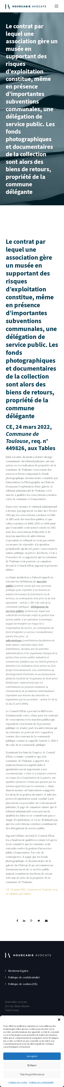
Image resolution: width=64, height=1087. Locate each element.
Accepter (32, 1056)
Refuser (32, 1065)
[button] (59, 1019)
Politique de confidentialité (41, 1082)
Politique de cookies (18, 1082)
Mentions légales (18, 970)
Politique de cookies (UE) (22, 984)
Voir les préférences (32, 1074)
